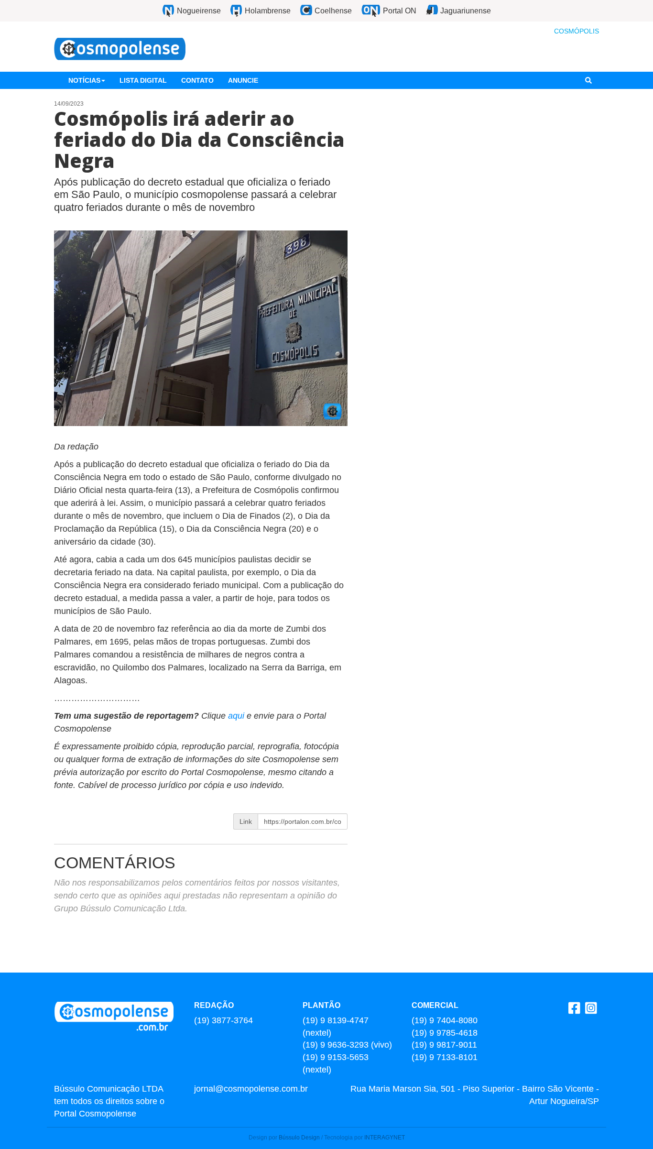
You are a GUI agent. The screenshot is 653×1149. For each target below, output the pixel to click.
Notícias (84, 80)
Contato (197, 80)
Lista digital (143, 80)
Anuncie (243, 80)
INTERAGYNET (384, 1137)
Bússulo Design (299, 1137)
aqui (237, 716)
